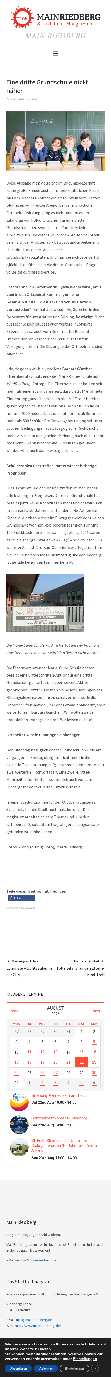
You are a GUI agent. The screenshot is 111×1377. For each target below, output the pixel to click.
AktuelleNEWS (27, 907)
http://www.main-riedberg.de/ (38, 1325)
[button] (21, 898)
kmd (34, 99)
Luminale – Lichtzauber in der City (29, 968)
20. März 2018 (15, 99)
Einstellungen (85, 1358)
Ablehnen (46, 1368)
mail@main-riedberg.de (38, 1260)
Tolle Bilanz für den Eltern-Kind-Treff (80, 968)
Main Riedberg (55, 35)
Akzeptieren (18, 1368)
